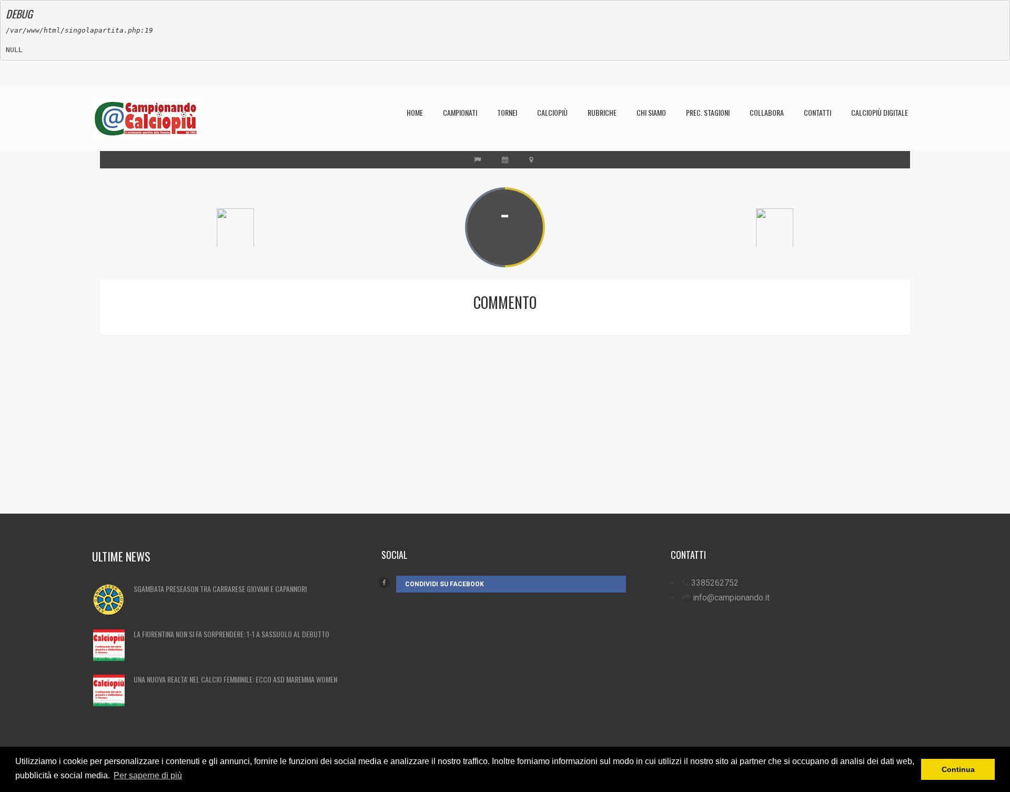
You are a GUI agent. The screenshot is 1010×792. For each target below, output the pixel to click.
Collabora (767, 112)
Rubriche (602, 112)
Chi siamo (651, 112)
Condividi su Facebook (444, 584)
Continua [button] (958, 769)
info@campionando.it (731, 598)
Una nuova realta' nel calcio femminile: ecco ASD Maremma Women (235, 679)
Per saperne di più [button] (148, 775)
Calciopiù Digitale (879, 112)
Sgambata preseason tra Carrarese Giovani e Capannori (220, 588)
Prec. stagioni (708, 112)
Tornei (507, 112)
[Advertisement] (423, 440)
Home (415, 112)
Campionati (460, 112)
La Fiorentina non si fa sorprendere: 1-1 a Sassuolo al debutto (231, 633)
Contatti (817, 112)
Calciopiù (552, 112)
